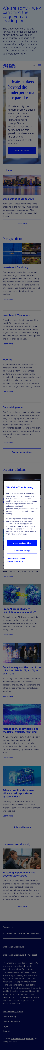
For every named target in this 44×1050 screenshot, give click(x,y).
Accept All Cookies (22, 543)
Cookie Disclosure (15, 561)
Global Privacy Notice (16, 558)
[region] (22, 525)
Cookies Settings (22, 550)
